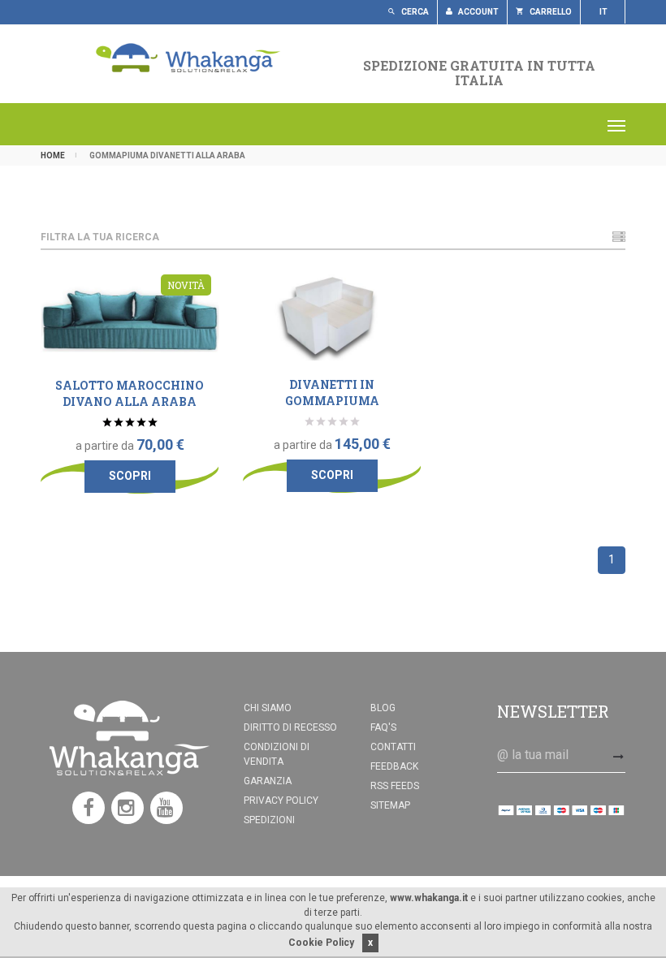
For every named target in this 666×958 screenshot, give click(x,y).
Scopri (130, 475)
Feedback (394, 766)
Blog (383, 708)
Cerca (414, 11)
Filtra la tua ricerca (100, 237)
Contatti (393, 747)
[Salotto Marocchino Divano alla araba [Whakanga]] (130, 319)
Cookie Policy (321, 942)
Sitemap (390, 805)
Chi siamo (268, 708)
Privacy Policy (281, 800)
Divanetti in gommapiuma (332, 392)
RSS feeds (394, 786)
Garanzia (268, 781)
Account (477, 11)
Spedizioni (269, 820)
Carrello (550, 11)
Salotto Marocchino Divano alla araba (129, 393)
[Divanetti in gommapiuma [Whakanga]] (332, 319)
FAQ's (383, 727)
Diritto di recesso (290, 727)
